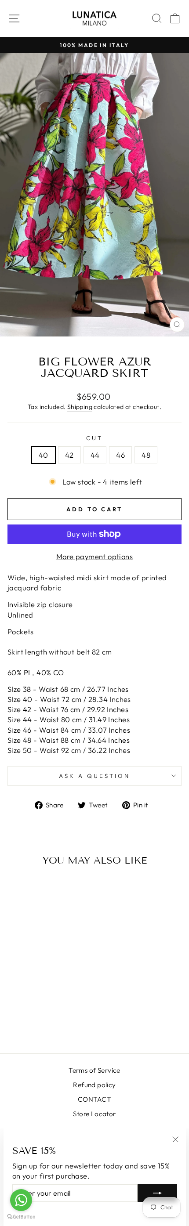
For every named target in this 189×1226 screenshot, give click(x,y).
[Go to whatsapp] (21, 1200)
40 (43, 454)
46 (120, 454)
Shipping (79, 407)
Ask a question (94, 775)
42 (69, 454)
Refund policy (94, 1085)
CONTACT (94, 1099)
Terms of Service (94, 1070)
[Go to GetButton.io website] (21, 1217)
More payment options (94, 556)
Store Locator (94, 1114)
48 (146, 454)
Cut (94, 437)
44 (95, 454)
